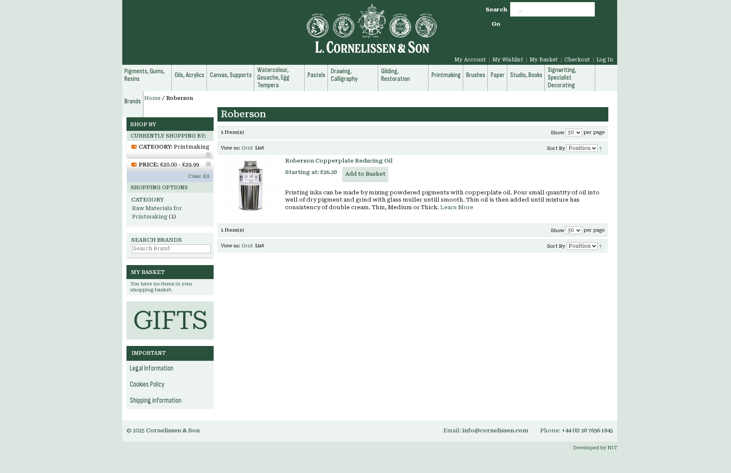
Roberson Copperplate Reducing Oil (339, 161)
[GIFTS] (170, 305)
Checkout (577, 60)
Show (557, 133)
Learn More (456, 207)
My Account (470, 60)
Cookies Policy (147, 384)
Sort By (556, 148)
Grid (247, 148)
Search (496, 9)
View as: (230, 148)
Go (496, 24)
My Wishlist (507, 60)
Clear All (198, 176)
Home (152, 98)
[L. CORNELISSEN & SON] (281, 33)
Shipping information (155, 400)
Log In (604, 60)
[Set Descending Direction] (600, 148)
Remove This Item (208, 154)
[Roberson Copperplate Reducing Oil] (250, 185)
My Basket (544, 60)
